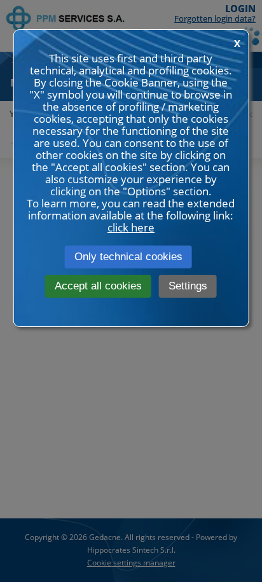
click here (131, 227)
